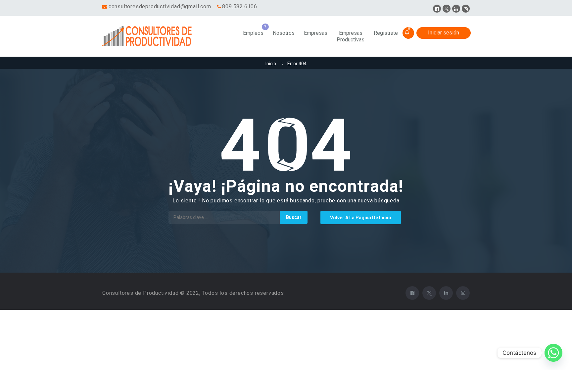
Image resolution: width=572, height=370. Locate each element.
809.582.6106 (239, 6)
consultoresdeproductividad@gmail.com (160, 6)
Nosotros (284, 33)
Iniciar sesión (443, 32)
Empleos (253, 33)
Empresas (315, 33)
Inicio (270, 63)
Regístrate (386, 33)
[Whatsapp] (553, 353)
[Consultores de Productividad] (148, 36)
